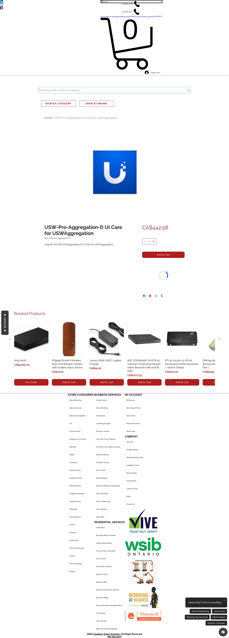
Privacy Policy (131, 481)
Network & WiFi (101, 582)
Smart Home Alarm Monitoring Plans (109, 605)
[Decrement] (145, 241)
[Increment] (153, 241)
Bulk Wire (72, 447)
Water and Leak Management (106, 629)
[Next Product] (219, 339)
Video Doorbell (101, 621)
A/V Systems (100, 416)
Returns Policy (131, 473)
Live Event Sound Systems (105, 439)
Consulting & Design (103, 423)
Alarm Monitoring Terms (134, 457)
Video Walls (100, 517)
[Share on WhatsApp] (156, 296)
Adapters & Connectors (77, 439)
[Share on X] (162, 296)
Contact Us (130, 504)
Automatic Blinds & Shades (106, 535)
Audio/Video (100, 527)
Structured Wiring (102, 597)
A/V (70, 423)
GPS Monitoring (75, 486)
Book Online (130, 416)
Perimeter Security (102, 462)
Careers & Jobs (132, 488)
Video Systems (101, 509)
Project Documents (133, 423)
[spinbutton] (149, 241)
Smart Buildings (101, 478)
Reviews (5, 322)
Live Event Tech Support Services (108, 447)
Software (72, 532)
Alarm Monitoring (75, 400)
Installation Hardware (77, 493)
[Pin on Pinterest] (150, 296)
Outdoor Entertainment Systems (107, 590)
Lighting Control (75, 501)
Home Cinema (101, 559)
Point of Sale (100, 470)
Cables (71, 454)
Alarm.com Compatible (77, 416)
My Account (130, 400)
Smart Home (73, 540)
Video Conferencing (76, 548)
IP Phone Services (102, 431)
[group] (114, 354)
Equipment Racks (75, 478)
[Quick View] (31, 339)
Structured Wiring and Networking (108, 486)
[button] (131, 4)
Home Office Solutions (104, 566)
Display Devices (75, 470)
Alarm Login (130, 431)
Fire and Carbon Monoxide (105, 551)
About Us (129, 442)
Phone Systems (75, 517)
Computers (73, 462)
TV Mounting (100, 613)
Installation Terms (132, 465)
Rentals (72, 571)
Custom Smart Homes (104, 543)
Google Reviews (132, 450)
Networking (73, 509)
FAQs (128, 496)
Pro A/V (72, 525)
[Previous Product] (10, 339)
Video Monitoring (75, 563)
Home (48, 117)
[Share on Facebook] (144, 296)
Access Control (74, 431)
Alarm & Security (75, 408)
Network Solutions (102, 454)
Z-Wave (72, 556)
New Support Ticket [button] (133, 408)
